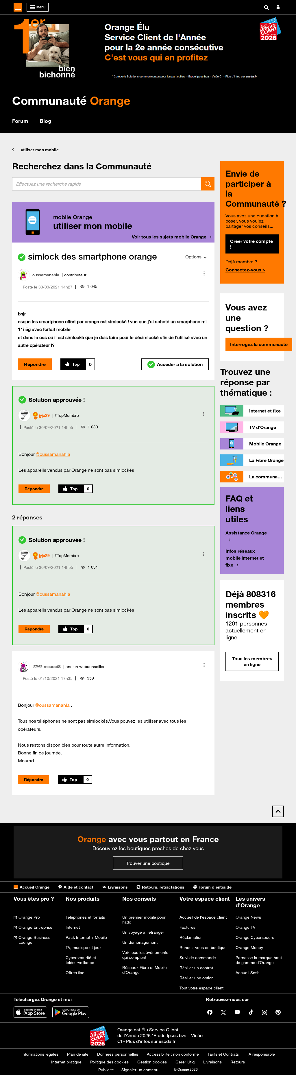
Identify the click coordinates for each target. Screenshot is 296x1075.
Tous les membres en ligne (252, 661)
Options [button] (193, 257)
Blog (45, 121)
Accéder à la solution (180, 364)
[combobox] (106, 183)
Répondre (35, 364)
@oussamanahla (53, 454)
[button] (204, 273)
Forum (20, 121)
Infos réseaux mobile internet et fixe (244, 558)
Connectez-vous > (245, 270)
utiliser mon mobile (40, 149)
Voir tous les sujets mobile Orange (169, 237)
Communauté (71, 100)
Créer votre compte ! (251, 244)
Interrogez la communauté (259, 344)
